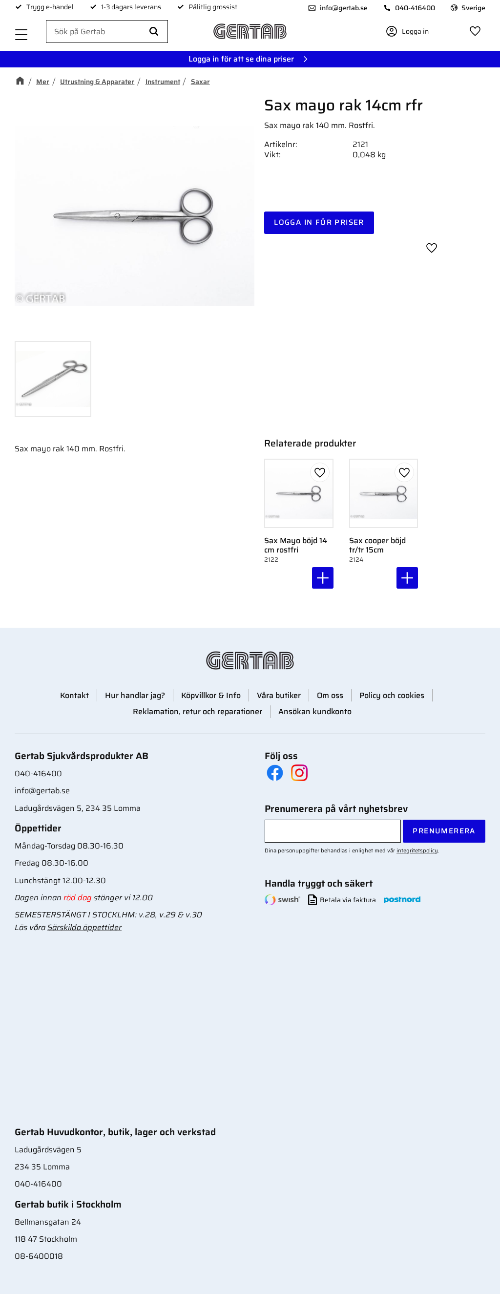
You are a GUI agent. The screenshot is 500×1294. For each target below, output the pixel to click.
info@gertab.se (344, 7)
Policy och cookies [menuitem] (391, 695)
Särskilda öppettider (84, 927)
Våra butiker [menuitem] (279, 695)
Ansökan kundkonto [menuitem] (315, 711)
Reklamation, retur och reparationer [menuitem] (197, 711)
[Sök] (153, 32)
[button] (21, 35)
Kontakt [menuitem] (74, 695)
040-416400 (415, 7)
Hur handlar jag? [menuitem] (135, 695)
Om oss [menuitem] (330, 695)
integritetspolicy (417, 850)
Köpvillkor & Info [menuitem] (211, 695)
